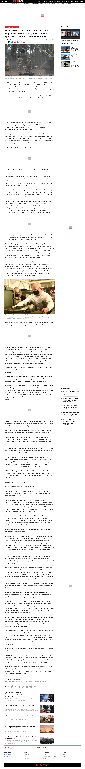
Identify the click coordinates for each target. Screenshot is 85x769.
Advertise (45, 754)
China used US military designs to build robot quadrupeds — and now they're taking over (69, 422)
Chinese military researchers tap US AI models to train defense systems (20, 737)
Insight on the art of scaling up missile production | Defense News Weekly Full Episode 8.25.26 (75, 49)
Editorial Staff (46, 760)
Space (58, 1)
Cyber (72, 1)
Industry (76, 1)
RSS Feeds (26, 758)
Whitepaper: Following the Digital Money (40, 3)
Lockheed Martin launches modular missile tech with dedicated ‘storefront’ (20, 726)
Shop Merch (26, 760)
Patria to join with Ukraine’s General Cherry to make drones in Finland (20, 706)
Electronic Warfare (65, 1)
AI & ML (39, 1)
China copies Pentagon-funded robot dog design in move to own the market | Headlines (75, 64)
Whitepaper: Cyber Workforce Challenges (61, 3)
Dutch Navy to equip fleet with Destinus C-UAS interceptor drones (18, 695)
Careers (64, 756)
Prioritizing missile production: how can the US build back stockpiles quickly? (75, 56)
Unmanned (44, 1)
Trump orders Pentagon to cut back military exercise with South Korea (71, 407)
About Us (65, 754)
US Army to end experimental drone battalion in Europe (20, 716)
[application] (70, 34)
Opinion (81, 1)
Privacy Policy (7, 754)
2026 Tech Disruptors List (24, 3)
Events (25, 756)
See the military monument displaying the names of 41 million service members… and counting (70, 42)
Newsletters (26, 754)
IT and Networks (12, 27)
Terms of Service (8, 756)
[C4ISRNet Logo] (18, 1)
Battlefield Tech (52, 1)
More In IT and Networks (13, 692)
